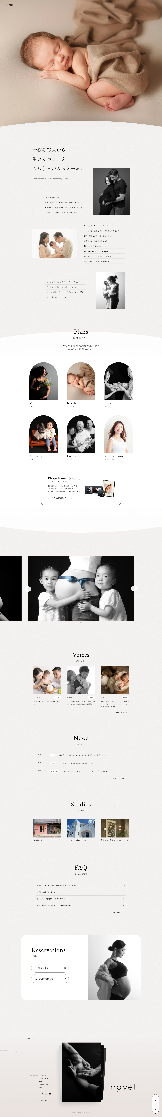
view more (120, 712)
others (56, 771)
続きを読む (47, 828)
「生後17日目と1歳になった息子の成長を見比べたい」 (46, 703)
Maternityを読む (43, 381)
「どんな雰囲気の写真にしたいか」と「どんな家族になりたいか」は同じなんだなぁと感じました (81, 703)
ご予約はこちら (42, 968)
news (52, 755)
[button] (27, 589)
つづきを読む (81, 381)
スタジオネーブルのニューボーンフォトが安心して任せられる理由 (85, 771)
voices (57, 697)
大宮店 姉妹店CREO (76, 840)
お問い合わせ (44, 1094)
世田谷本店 (38, 840)
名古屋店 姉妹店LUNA (111, 840)
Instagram (43, 1100)
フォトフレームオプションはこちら (81, 487)
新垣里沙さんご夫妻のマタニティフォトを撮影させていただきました (82, 755)
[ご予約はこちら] (155, 1104)
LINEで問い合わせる (44, 978)
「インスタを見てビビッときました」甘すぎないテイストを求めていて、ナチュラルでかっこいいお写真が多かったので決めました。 (115, 704)
